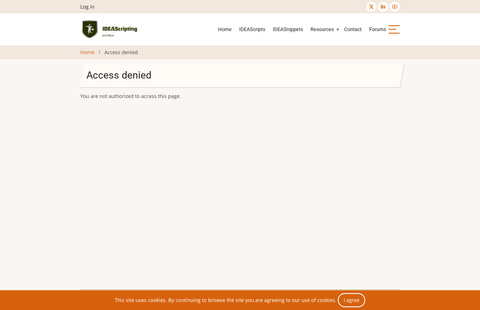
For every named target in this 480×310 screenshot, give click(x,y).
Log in (87, 6)
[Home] (110, 29)
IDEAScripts (252, 29)
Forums (377, 29)
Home (225, 29)
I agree (351, 300)
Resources (322, 29)
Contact (353, 29)
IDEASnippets (288, 29)
